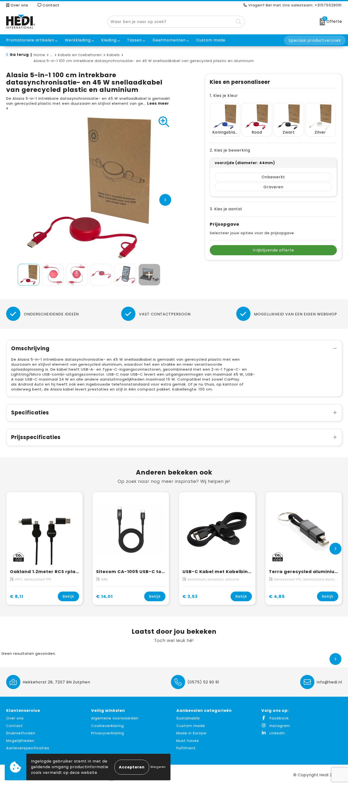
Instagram (279, 725)
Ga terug (19, 54)
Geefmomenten (169, 40)
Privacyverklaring (107, 733)
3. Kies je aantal (226, 208)
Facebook (278, 718)
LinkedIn (276, 733)
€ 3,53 (190, 596)
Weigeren (158, 767)
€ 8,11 (16, 596)
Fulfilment (186, 747)
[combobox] (170, 22)
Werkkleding (78, 40)
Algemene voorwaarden (114, 718)
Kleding (108, 40)
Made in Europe (191, 733)
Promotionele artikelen (30, 40)
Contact (50, 5)
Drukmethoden (20, 733)
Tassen (134, 40)
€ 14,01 (104, 596)
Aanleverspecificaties (27, 747)
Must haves (187, 740)
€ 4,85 (277, 596)
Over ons (18, 5)
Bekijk (68, 596)
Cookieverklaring (107, 725)
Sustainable (188, 718)
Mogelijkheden (20, 740)
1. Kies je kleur (224, 95)
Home (39, 54)
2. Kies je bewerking (230, 150)
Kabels (113, 54)
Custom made (190, 725)
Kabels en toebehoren (80, 54)
